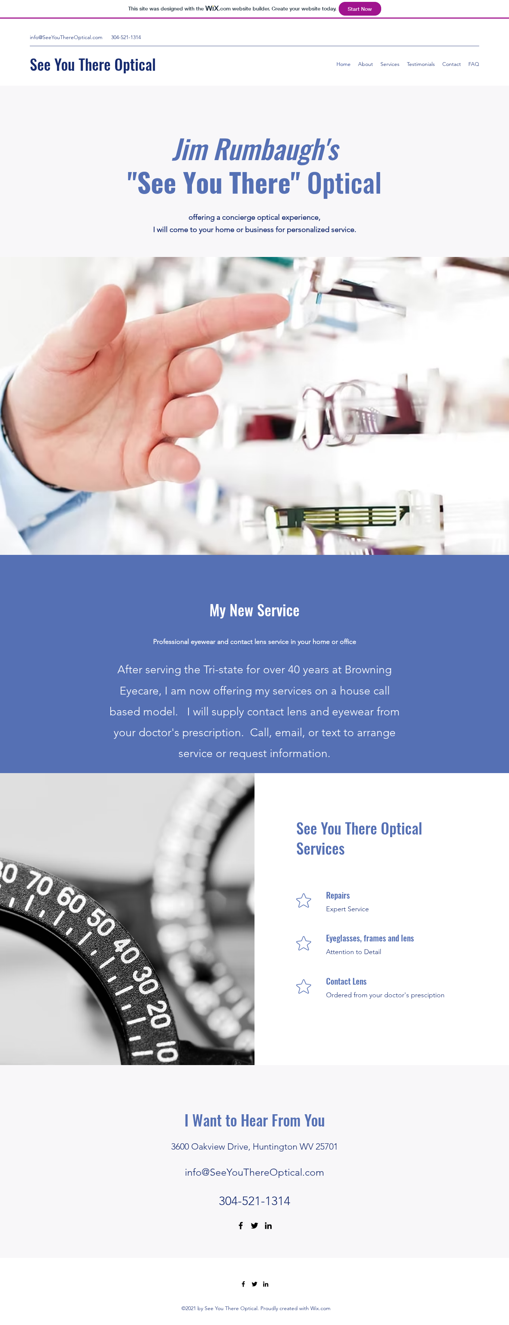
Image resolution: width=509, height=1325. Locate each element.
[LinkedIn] (268, 1225)
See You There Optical (93, 64)
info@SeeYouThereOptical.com (66, 37)
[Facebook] (241, 1225)
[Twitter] (254, 1225)
